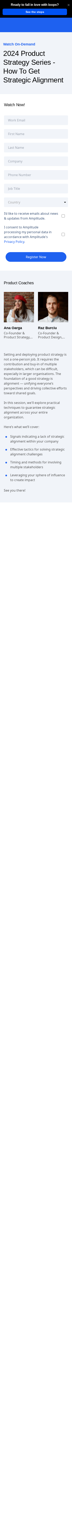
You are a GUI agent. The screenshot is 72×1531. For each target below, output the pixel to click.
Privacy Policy (14, 241)
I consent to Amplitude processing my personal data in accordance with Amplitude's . (28, 234)
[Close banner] (68, 5)
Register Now (36, 257)
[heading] (35, 5)
